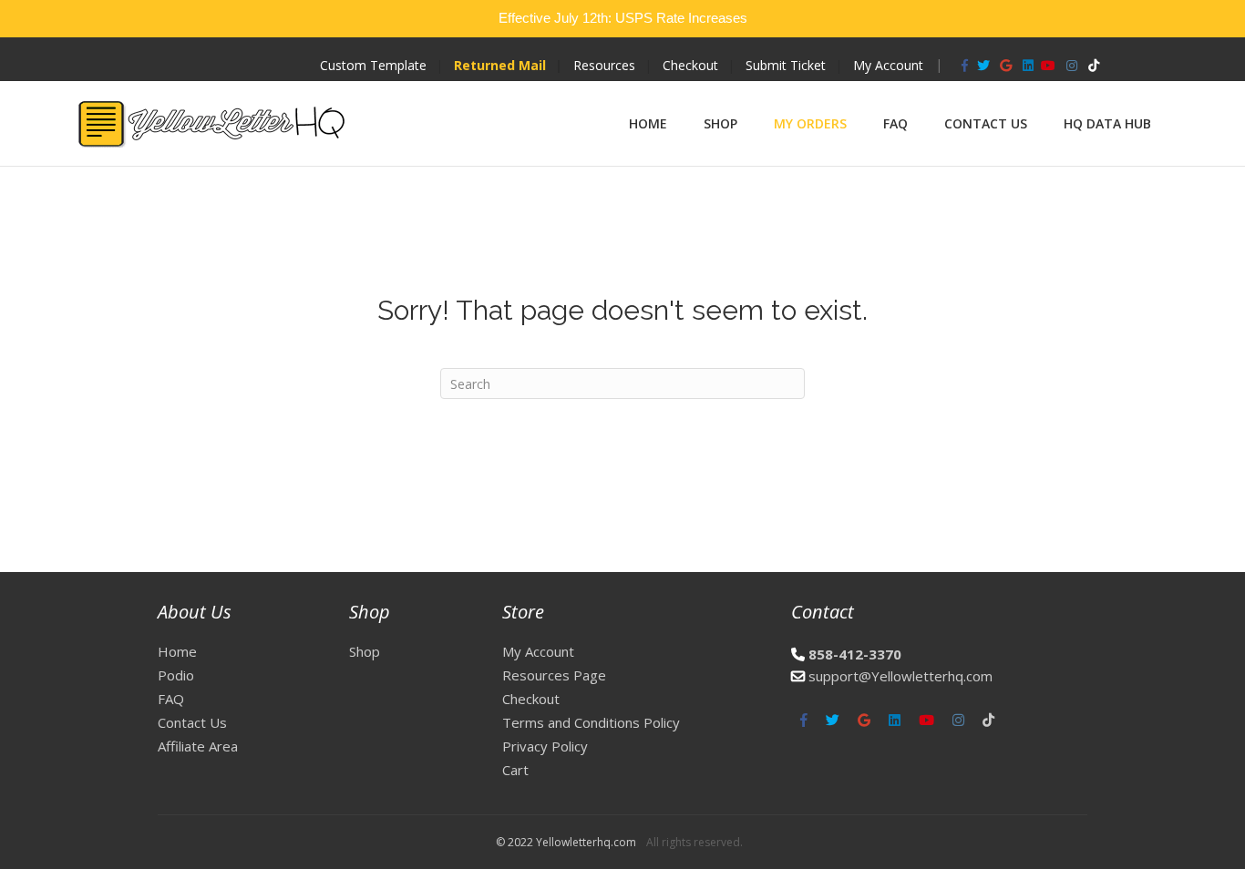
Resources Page (554, 675)
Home (648, 123)
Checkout (690, 65)
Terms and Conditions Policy (591, 722)
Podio (176, 675)
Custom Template (373, 65)
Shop (720, 123)
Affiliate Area (198, 746)
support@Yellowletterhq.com (900, 676)
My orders (810, 123)
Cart (515, 770)
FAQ (895, 123)
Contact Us (985, 123)
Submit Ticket (786, 65)
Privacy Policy (545, 746)
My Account (888, 65)
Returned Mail (500, 65)
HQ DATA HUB (1107, 123)
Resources (604, 65)
